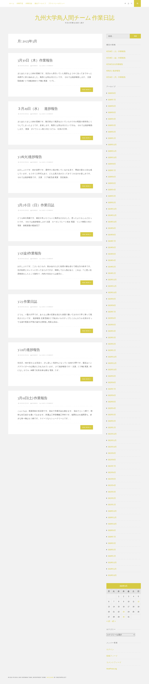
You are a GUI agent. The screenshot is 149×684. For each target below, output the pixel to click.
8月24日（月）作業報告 (116, 77)
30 (123, 617)
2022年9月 (112, 376)
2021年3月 (112, 491)
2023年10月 (112, 292)
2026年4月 (112, 119)
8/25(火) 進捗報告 (113, 70)
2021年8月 (112, 459)
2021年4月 (112, 485)
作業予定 (20, 3)
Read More (86, 89)
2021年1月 (112, 504)
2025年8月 (112, 164)
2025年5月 (112, 183)
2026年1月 (112, 138)
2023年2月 (112, 344)
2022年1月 (112, 427)
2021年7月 (112, 466)
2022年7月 (112, 389)
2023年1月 (112, 350)
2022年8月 (112, 382)
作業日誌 (29, 3)
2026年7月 (112, 99)
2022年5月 (112, 401)
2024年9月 (112, 228)
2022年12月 (112, 356)
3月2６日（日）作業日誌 (35, 205)
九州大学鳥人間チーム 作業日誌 (74, 17)
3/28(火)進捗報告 (29, 156)
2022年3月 (112, 414)
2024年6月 (112, 247)
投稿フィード (112, 656)
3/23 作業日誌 (27, 301)
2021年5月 (112, 479)
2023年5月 (112, 324)
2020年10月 (112, 524)
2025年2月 (112, 202)
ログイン (110, 649)
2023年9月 (112, 299)
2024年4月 (112, 260)
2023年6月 (112, 318)
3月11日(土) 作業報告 (32, 398)
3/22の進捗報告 (28, 349)
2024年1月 (112, 273)
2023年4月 (112, 331)
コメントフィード (113, 662)
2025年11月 (112, 151)
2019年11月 (112, 569)
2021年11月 (112, 440)
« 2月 (108, 621)
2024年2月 (112, 266)
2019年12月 (112, 562)
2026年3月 (112, 125)
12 (138, 601)
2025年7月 (112, 170)
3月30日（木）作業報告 (35, 60)
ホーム (11, 3)
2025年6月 (112, 176)
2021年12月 (112, 434)
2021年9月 (112, 453)
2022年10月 (112, 369)
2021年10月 (112, 446)
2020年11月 (112, 517)
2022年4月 (112, 408)
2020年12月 (112, 511)
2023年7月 (112, 311)
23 (123, 611)
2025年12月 (112, 144)
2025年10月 (112, 157)
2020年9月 (112, 530)
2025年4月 (112, 189)
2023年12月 (112, 279)
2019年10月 (112, 575)
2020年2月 (112, 549)
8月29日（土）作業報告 (116, 51)
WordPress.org (111, 668)
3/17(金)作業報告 (29, 253)
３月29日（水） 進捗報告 (37, 108)
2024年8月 (112, 234)
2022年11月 (112, 363)
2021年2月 (112, 498)
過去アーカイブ (40, 3)
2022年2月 (112, 421)
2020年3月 (112, 543)
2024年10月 (112, 221)
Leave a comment (47, 66)
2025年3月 (112, 196)
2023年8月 (112, 305)
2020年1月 (112, 556)
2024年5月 (112, 254)
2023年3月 (112, 337)
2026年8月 (112, 93)
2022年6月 (112, 395)
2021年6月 (112, 472)
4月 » (114, 621)
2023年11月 (112, 286)
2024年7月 (112, 241)
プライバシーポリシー (56, 3)
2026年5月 (112, 112)
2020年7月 (112, 536)
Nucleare (50, 677)
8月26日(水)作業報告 (114, 64)
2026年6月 (112, 106)
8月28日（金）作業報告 (116, 58)
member (35, 66)
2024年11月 (112, 215)
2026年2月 (112, 131)
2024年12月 (112, 209)
